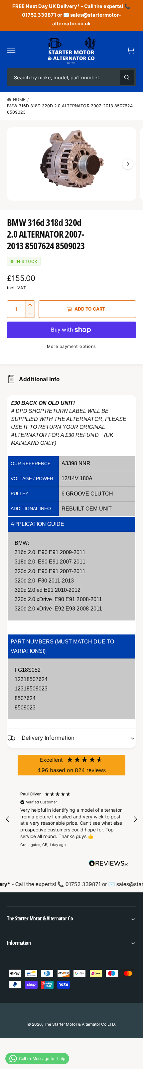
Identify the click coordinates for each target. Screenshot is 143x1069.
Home (19, 99)
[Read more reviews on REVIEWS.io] (109, 864)
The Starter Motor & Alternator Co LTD (79, 1024)
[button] (11, 50)
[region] (71, 819)
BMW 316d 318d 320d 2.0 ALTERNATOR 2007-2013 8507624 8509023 (70, 109)
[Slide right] (127, 164)
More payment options (71, 346)
